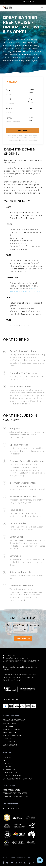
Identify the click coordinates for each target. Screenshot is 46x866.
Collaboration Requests (15, 793)
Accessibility (9, 770)
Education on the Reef (14, 736)
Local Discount (10, 745)
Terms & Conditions (12, 776)
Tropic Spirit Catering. (32, 291)
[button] (42, 8)
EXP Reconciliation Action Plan (18, 779)
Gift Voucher (9, 742)
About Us (7, 757)
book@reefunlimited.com (17, 658)
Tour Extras (8, 726)
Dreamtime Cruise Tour (14, 720)
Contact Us (8, 763)
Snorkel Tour (9, 723)
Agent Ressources (11, 790)
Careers (7, 767)
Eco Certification (11, 809)
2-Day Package (9, 733)
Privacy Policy (10, 773)
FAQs (5, 760)
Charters (7, 739)
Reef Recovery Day (12, 729)
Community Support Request (16, 796)
